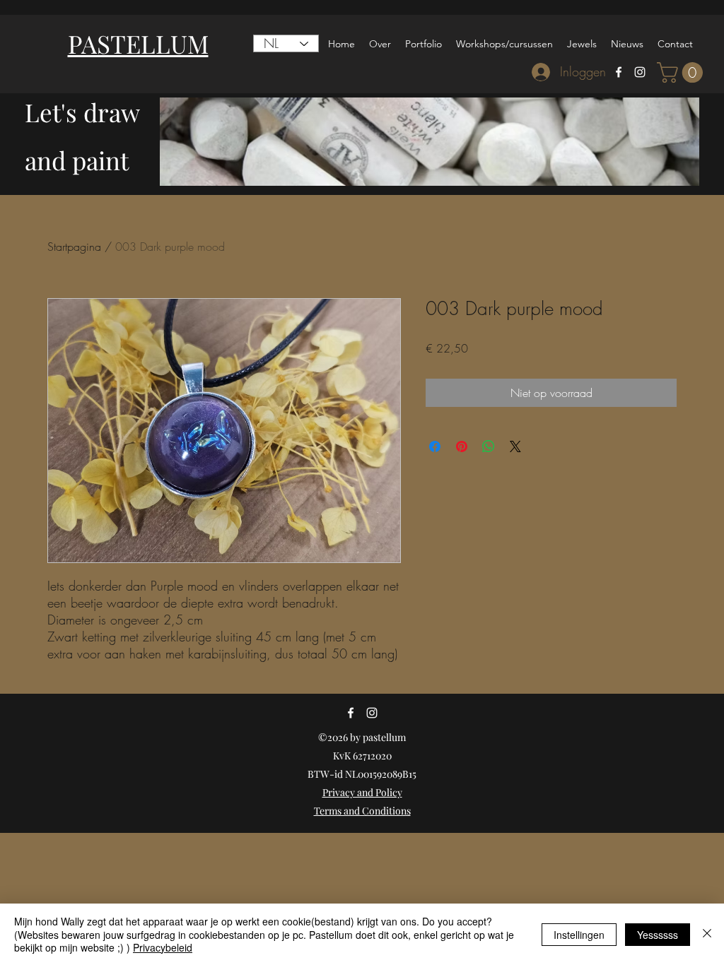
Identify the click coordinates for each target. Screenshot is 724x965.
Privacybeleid (162, 947)
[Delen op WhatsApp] (488, 446)
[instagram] (640, 72)
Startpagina (74, 246)
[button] (682, 72)
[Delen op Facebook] (434, 446)
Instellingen (579, 935)
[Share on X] (515, 446)
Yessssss (657, 935)
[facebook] (619, 72)
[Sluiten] (707, 934)
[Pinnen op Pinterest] (461, 446)
